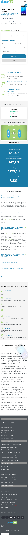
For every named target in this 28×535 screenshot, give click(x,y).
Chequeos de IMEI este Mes (14, 158)
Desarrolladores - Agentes (8, 504)
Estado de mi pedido (6, 489)
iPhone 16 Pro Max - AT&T (8, 480)
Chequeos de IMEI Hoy (14, 149)
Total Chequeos (14, 168)
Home (2, 30)
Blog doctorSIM (4, 507)
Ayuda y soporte (5, 491)
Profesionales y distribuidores (8, 502)
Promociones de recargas (7, 422)
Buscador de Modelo (6, 466)
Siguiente (13, 56)
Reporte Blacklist (5, 469)
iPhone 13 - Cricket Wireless (9, 474)
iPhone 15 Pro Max (7, 482)
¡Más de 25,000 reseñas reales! (8, 512)
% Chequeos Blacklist (14, 177)
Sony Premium (8, 219)
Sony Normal (9, 239)
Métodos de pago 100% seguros (9, 499)
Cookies (20, 530)
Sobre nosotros (5, 510)
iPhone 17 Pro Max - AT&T (8, 477)
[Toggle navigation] (25, 2)
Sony (13, 30)
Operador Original (5, 472)
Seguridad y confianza (6, 497)
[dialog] (5, 534)
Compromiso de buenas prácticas (9, 494)
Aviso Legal (13, 530)
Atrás (13, 60)
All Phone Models (7, 30)
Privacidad (6, 530)
